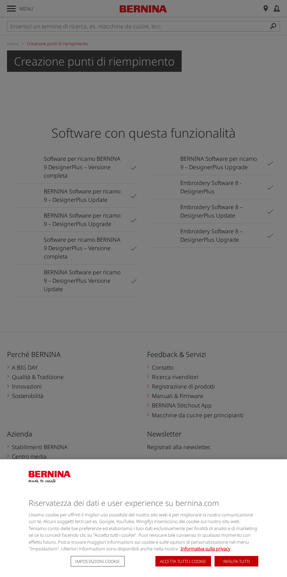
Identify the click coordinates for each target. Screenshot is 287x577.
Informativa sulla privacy (205, 548)
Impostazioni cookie (97, 561)
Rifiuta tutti (236, 561)
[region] (143, 518)
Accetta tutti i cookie (183, 561)
